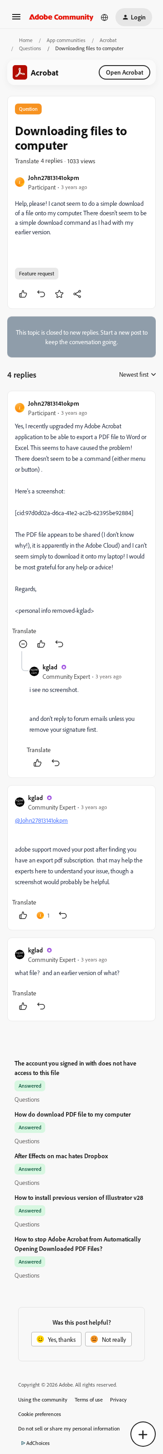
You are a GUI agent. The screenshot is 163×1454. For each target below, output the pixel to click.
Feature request (36, 273)
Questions (30, 48)
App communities (66, 40)
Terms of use (89, 1399)
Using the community (42, 1399)
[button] (16, 20)
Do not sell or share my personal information (69, 1428)
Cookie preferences (39, 1414)
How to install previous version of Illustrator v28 (78, 1197)
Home (26, 40)
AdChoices (38, 1443)
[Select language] (104, 17)
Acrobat (108, 40)
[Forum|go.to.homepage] (61, 17)
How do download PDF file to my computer (72, 1114)
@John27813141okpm (41, 820)
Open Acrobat (124, 72)
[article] (81, 524)
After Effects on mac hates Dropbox (61, 1156)
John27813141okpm (53, 177)
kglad (50, 667)
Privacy (118, 1399)
